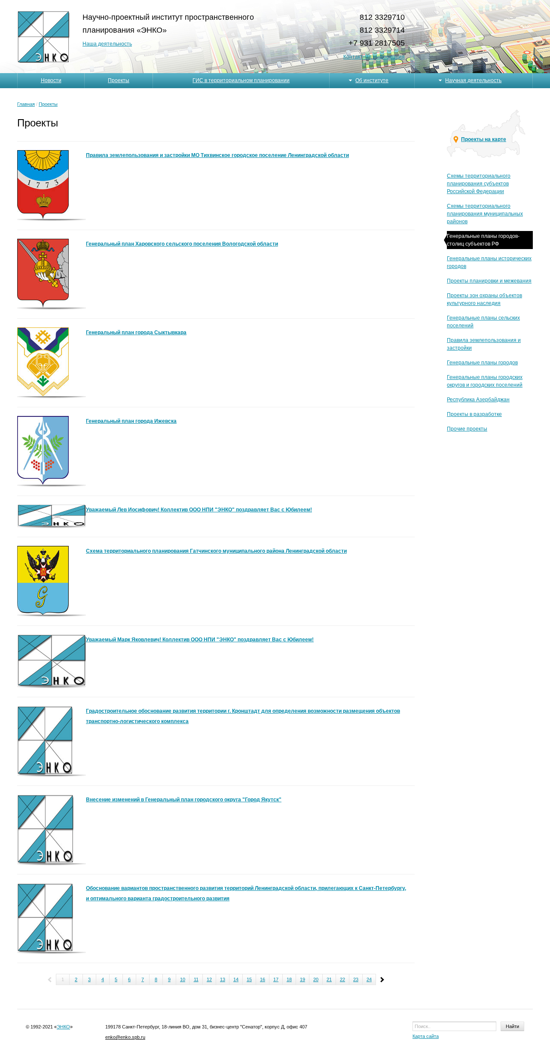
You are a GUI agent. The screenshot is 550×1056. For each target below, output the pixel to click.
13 (222, 979)
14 (235, 979)
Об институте (371, 80)
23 (355, 979)
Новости (51, 80)
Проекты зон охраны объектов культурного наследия (484, 299)
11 (196, 979)
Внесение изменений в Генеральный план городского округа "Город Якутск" (183, 800)
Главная (26, 104)
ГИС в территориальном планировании (241, 80)
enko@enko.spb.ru (125, 1037)
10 (182, 979)
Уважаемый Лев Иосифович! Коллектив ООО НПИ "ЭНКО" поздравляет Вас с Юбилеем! (199, 510)
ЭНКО (63, 1026)
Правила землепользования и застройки (484, 344)
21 (329, 979)
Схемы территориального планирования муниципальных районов (485, 214)
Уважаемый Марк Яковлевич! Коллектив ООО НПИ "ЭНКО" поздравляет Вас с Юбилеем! (200, 640)
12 (209, 979)
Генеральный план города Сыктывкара (136, 332)
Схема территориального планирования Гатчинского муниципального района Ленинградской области (216, 551)
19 (302, 979)
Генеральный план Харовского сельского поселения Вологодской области (182, 244)
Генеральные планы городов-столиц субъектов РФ (483, 240)
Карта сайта (425, 1036)
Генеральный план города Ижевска (131, 421)
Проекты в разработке (474, 414)
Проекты (118, 80)
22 (342, 979)
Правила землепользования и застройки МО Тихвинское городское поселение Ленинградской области (217, 155)
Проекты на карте (483, 139)
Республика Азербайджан (478, 400)
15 (249, 979)
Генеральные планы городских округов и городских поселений (484, 381)
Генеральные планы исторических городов (489, 262)
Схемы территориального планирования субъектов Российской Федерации (478, 183)
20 (315, 979)
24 (369, 979)
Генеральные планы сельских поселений (483, 322)
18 (289, 979)
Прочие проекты (467, 429)
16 (262, 979)
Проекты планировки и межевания (489, 281)
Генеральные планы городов (482, 363)
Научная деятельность (473, 80)
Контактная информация (374, 57)
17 (275, 979)
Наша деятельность (107, 44)
